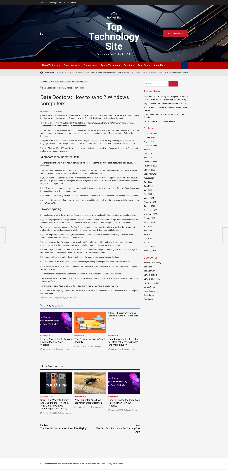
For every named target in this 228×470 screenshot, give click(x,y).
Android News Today (46, 396)
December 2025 (150, 133)
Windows (73, 298)
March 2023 (149, 198)
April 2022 (148, 242)
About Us (158, 65)
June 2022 (148, 234)
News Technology (51, 65)
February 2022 (150, 250)
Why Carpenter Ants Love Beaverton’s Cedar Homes (93, 72)
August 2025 (149, 141)
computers (48, 298)
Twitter (82, 278)
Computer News (72, 65)
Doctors (61, 298)
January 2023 (149, 206)
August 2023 (149, 178)
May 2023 (148, 190)
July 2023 (148, 182)
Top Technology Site (114, 36)
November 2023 (150, 166)
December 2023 (150, 162)
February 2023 (150, 202)
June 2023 (148, 186)
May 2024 (148, 154)
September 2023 (150, 174)
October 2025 (149, 137)
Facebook (57, 278)
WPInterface (118, 464)
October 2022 (149, 218)
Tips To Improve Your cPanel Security (159, 121)
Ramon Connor (65, 72)
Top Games (148, 299)
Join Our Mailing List (175, 33)
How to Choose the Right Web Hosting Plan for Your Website (169, 72)
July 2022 (148, 230)
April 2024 (148, 158)
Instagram (93, 278)
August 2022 (149, 226)
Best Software (149, 271)
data (55, 298)
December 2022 (150, 210)
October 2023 (149, 170)
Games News (90, 65)
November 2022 (150, 214)
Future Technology (110, 65)
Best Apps (129, 65)
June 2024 (148, 150)
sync (67, 298)
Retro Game (144, 65)
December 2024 (150, 146)
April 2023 (148, 194)
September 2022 (150, 222)
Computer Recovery (152, 279)
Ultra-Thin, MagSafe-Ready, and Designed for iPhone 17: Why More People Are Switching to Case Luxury (55, 404)
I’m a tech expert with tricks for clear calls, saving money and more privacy (123, 342)
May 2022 (148, 238)
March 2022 (149, 246)
